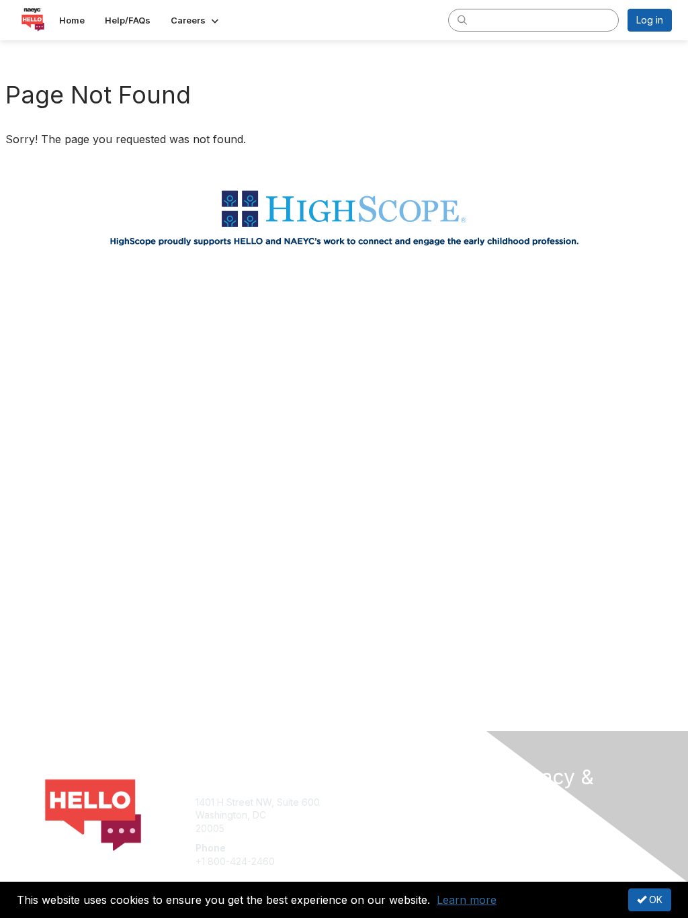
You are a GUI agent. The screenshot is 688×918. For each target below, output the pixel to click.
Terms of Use (534, 839)
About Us (524, 826)
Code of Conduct (542, 852)
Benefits (367, 815)
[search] (462, 19)
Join (358, 802)
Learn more (467, 900)
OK (654, 899)
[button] (196, 20)
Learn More (374, 828)
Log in (649, 20)
